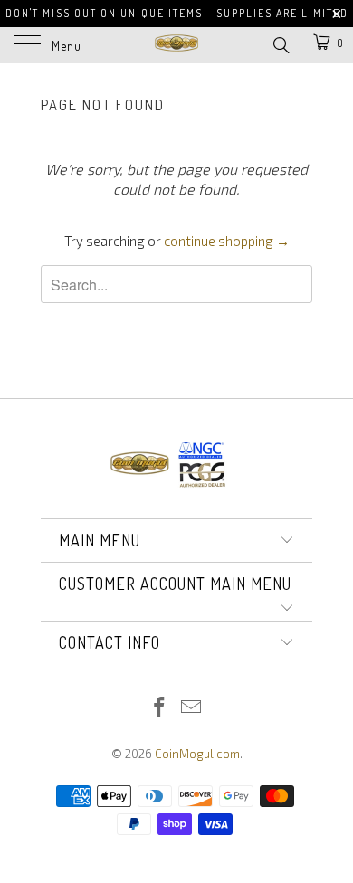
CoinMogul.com (197, 753)
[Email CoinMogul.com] (191, 708)
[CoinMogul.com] (177, 45)
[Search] (280, 43)
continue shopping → (227, 241)
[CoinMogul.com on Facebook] (160, 708)
